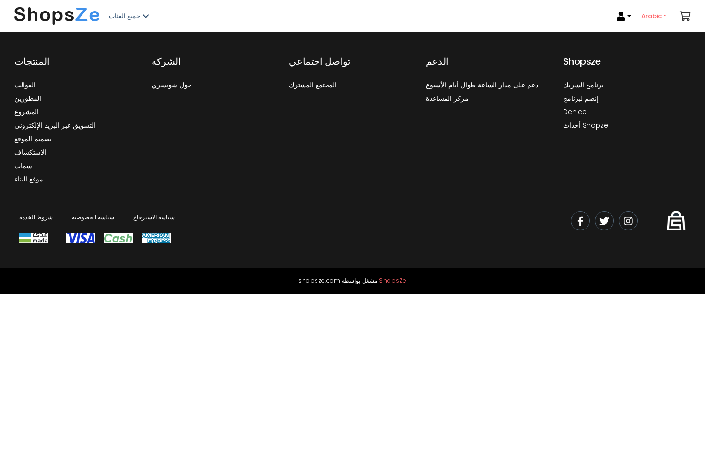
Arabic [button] (652, 16)
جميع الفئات (124, 16)
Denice (575, 112)
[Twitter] (604, 221)
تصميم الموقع (33, 139)
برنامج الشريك (583, 85)
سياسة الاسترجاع (154, 217)
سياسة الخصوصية (93, 217)
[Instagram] (628, 221)
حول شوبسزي (172, 85)
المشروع (26, 112)
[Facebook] (580, 221)
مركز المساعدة (447, 98)
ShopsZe (393, 281)
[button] (685, 16)
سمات (23, 165)
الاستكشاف (30, 152)
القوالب (24, 85)
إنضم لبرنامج (581, 98)
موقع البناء (28, 179)
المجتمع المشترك (313, 85)
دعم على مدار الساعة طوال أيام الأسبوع (482, 85)
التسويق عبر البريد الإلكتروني (54, 125)
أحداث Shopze (585, 125)
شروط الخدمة (36, 217)
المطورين (27, 98)
